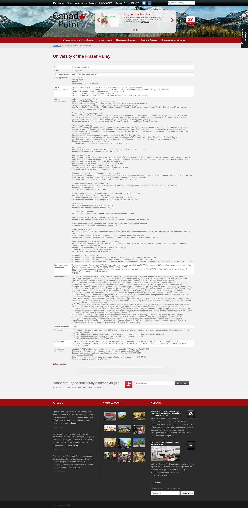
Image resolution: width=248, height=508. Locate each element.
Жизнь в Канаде (149, 40)
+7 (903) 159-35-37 (131, 3)
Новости (156, 402)
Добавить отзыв (59, 364)
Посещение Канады (126, 40)
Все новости (156, 482)
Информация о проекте (173, 40)
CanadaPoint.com (80, 3)
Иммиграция (105, 40)
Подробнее (145, 22)
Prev (98, 20)
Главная (57, 45)
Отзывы (58, 402)
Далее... (74, 423)
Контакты (58, 3)
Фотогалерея (111, 402)
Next (172, 20)
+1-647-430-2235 (105, 3)
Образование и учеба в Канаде (78, 40)
